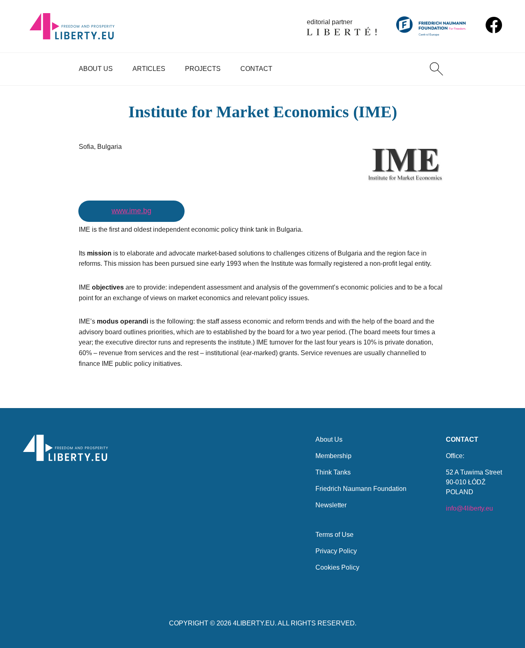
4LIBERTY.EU (254, 623)
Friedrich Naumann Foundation (360, 488)
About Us (96, 68)
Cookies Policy (337, 567)
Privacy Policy (336, 551)
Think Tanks (333, 472)
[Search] (436, 68)
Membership (333, 455)
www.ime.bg (131, 211)
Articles (148, 68)
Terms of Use (334, 534)
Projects (203, 68)
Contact (256, 68)
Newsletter (331, 505)
